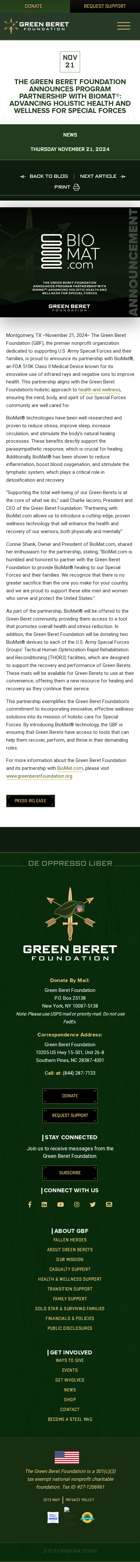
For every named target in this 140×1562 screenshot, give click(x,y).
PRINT (62, 187)
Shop (70, 1400)
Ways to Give (70, 1360)
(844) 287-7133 (79, 1073)
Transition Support (70, 1289)
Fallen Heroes (70, 1240)
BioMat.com (70, 768)
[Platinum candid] (70, 1517)
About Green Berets (70, 1250)
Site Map (52, 1500)
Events (70, 1370)
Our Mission (70, 1259)
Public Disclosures (70, 1328)
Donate (33, 6)
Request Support (105, 6)
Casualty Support (70, 1269)
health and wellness (99, 390)
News (70, 1390)
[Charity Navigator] (53, 1517)
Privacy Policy (80, 1500)
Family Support (70, 1299)
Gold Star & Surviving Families (70, 1309)
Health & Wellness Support (70, 1279)
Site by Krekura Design (70, 1551)
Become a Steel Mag (70, 1419)
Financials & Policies (70, 1318)
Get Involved (69, 1380)
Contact (69, 1409)
